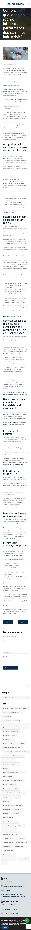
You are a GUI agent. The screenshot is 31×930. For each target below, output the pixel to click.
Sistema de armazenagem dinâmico (12, 826)
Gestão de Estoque (18, 756)
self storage (16, 813)
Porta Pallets (15, 797)
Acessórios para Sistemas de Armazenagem (14, 708)
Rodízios (5, 813)
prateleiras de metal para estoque (12, 805)
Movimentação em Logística (10, 789)
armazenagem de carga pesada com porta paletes (14, 726)
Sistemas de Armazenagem (10, 834)
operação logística (8, 793)
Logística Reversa (7, 776)
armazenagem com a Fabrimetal (12, 720)
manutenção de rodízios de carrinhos (13, 780)
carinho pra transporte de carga (11, 747)
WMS (4, 863)
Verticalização (22, 859)
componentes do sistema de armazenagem (14, 751)
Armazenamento (7, 739)
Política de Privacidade (9, 913)
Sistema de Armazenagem (10, 822)
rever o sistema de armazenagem (12, 809)
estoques (5, 756)
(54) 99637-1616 (7, 884)
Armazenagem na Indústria (10, 731)
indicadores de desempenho (10, 764)
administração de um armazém (11, 712)
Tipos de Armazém (8, 850)
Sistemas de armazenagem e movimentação (15, 842)
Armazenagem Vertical (9, 735)
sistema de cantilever (9, 830)
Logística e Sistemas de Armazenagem (13, 772)
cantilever (21, 743)
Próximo (22, 622)
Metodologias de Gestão (9, 784)
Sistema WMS (7, 846)
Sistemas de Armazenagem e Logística (13, 838)
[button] (27, 920)
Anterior (9, 622)
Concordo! (5, 927)
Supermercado (19, 846)
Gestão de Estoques (8, 760)
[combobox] (15, 697)
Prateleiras (6, 801)
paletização (21, 793)
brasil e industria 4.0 (8, 743)
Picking (5, 797)
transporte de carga (8, 859)
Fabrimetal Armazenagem (11, 62)
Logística (5, 768)
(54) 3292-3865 (7, 882)
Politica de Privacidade (13, 924)
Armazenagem (7, 716)
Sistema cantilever (8, 817)
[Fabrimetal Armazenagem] (15, 4)
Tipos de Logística (8, 854)
